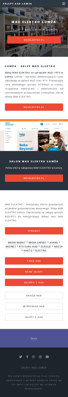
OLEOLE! (46, 246)
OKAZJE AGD (34, 295)
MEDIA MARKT (17, 242)
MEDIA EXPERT (38, 242)
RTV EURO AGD (28, 246)
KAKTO (28, 250)
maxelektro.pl (34, 40)
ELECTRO (41, 250)
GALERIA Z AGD (34, 282)
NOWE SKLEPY (34, 271)
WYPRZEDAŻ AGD (34, 306)
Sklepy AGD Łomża (17, 3)
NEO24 (58, 246)
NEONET (11, 246)
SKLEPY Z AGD (34, 317)
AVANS (54, 242)
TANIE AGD (34, 261)
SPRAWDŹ (34, 230)
